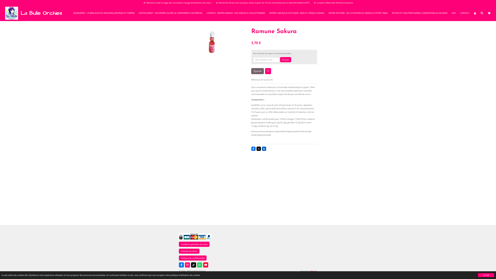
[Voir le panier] (489, 13)
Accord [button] (486, 275)
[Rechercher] (482, 13)
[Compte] (475, 13)
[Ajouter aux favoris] (268, 71)
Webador (314, 271)
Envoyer (285, 59)
